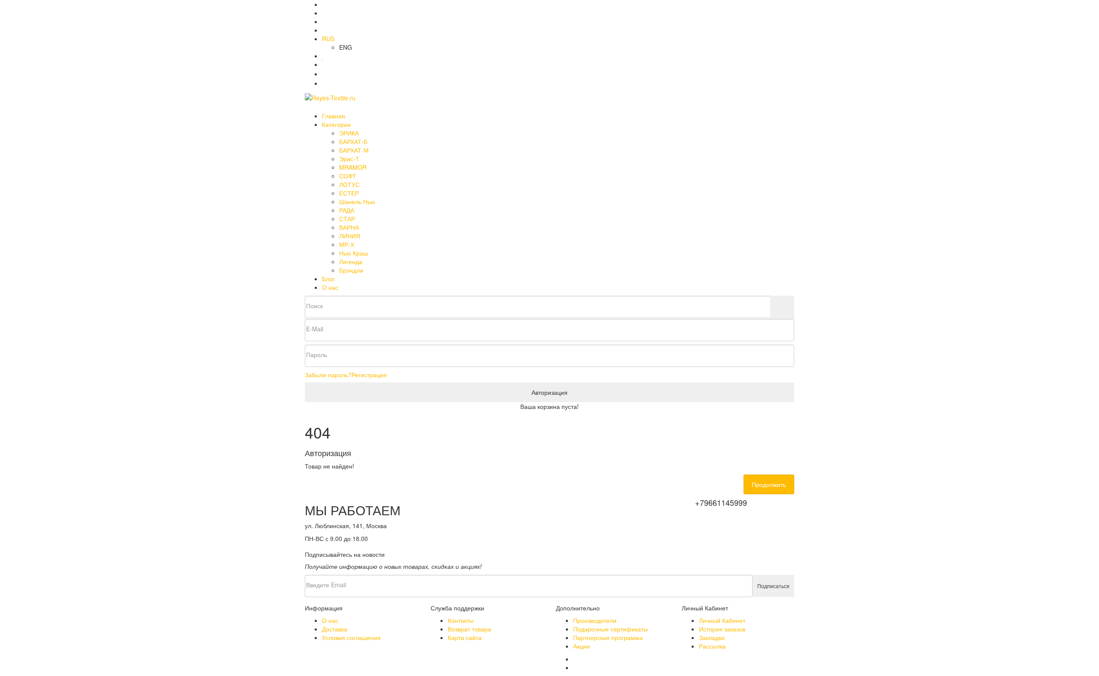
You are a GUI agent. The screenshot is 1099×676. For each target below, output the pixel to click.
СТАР (347, 218)
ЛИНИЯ (349, 235)
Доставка (334, 629)
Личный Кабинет (722, 620)
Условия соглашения (351, 637)
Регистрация (369, 374)
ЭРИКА (349, 133)
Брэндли (351, 270)
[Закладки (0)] (323, 55)
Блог (328, 278)
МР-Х (346, 244)
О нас (330, 287)
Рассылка (712, 646)
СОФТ (347, 175)
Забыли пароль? (328, 374)
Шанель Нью (357, 201)
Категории (337, 124)
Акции (581, 646)
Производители (594, 620)
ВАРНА (349, 227)
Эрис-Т (349, 158)
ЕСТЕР (349, 193)
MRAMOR (353, 167)
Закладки (712, 637)
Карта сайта (465, 637)
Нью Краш (353, 253)
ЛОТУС (349, 184)
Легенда (350, 261)
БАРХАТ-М (354, 150)
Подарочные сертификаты (610, 629)
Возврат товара (469, 629)
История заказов (722, 629)
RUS (328, 38)
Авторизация (549, 392)
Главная (333, 115)
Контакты (461, 620)
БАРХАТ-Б (353, 141)
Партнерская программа (608, 637)
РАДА (346, 210)
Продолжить (769, 484)
